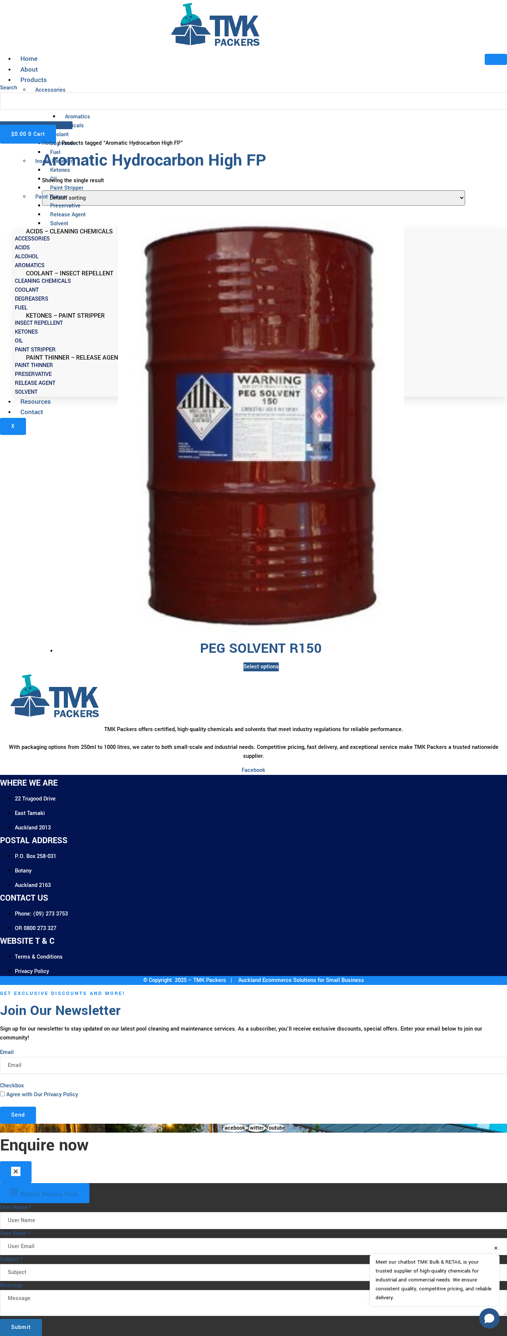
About (29, 69)
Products (33, 80)
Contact (31, 412)
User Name (15, 1207)
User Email (15, 1233)
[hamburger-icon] (496, 59)
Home (28, 58)
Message (11, 1285)
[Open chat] (489, 1318)
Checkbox (12, 1086)
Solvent (59, 223)
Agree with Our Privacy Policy (42, 1094)
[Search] (11, 115)
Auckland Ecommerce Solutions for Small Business (300, 980)
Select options (261, 667)
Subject (11, 1259)
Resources (35, 401)
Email (7, 1052)
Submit (21, 1327)
